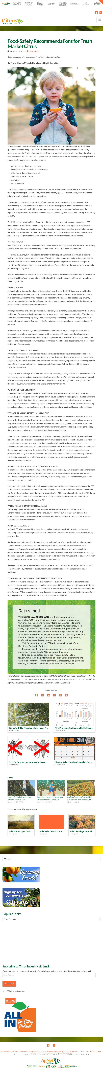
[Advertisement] (21, 942)
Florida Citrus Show (50, 1053)
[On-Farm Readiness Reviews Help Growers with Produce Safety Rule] (81, 788)
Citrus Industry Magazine (90, 1051)
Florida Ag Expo (65, 1053)
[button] (100, 20)
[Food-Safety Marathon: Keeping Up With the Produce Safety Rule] (51, 788)
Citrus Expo (35, 1053)
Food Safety (33, 51)
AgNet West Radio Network (67, 1051)
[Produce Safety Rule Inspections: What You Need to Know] (21, 788)
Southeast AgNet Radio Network (14, 1051)
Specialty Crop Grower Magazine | (42, 1051)
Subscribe (9, 983)
